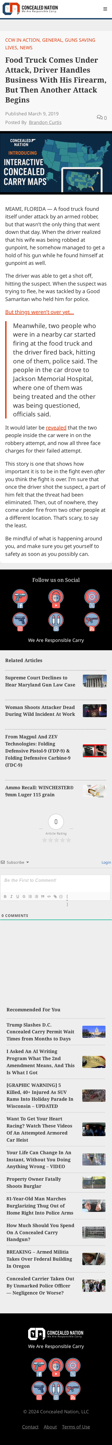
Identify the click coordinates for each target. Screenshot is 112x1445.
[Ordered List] (30, 896)
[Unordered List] (36, 896)
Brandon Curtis (45, 122)
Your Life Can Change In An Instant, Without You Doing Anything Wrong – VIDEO (39, 1159)
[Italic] (11, 896)
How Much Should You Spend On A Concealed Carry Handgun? (40, 1232)
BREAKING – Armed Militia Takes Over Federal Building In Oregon (39, 1259)
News (26, 47)
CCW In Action (22, 40)
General (52, 40)
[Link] (55, 896)
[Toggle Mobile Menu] (105, 9)
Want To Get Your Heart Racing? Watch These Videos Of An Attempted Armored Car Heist (39, 1129)
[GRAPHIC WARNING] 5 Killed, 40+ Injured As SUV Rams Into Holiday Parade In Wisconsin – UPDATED (40, 1095)
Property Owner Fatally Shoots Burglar (34, 1182)
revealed (56, 427)
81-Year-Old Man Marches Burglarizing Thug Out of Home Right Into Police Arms (40, 1205)
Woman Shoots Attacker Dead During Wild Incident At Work (40, 710)
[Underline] (17, 896)
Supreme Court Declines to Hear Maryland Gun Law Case (40, 681)
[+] (67, 897)
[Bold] (5, 896)
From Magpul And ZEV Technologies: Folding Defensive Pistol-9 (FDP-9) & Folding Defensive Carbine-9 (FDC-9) (38, 750)
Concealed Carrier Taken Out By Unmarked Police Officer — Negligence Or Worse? (40, 1285)
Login (106, 862)
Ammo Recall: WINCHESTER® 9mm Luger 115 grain (39, 791)
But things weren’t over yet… (39, 311)
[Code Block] (49, 896)
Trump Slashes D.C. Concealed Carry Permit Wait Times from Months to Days (40, 1032)
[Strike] (24, 896)
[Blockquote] (42, 896)
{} (61, 896)
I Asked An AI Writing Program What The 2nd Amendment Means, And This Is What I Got (41, 1062)
